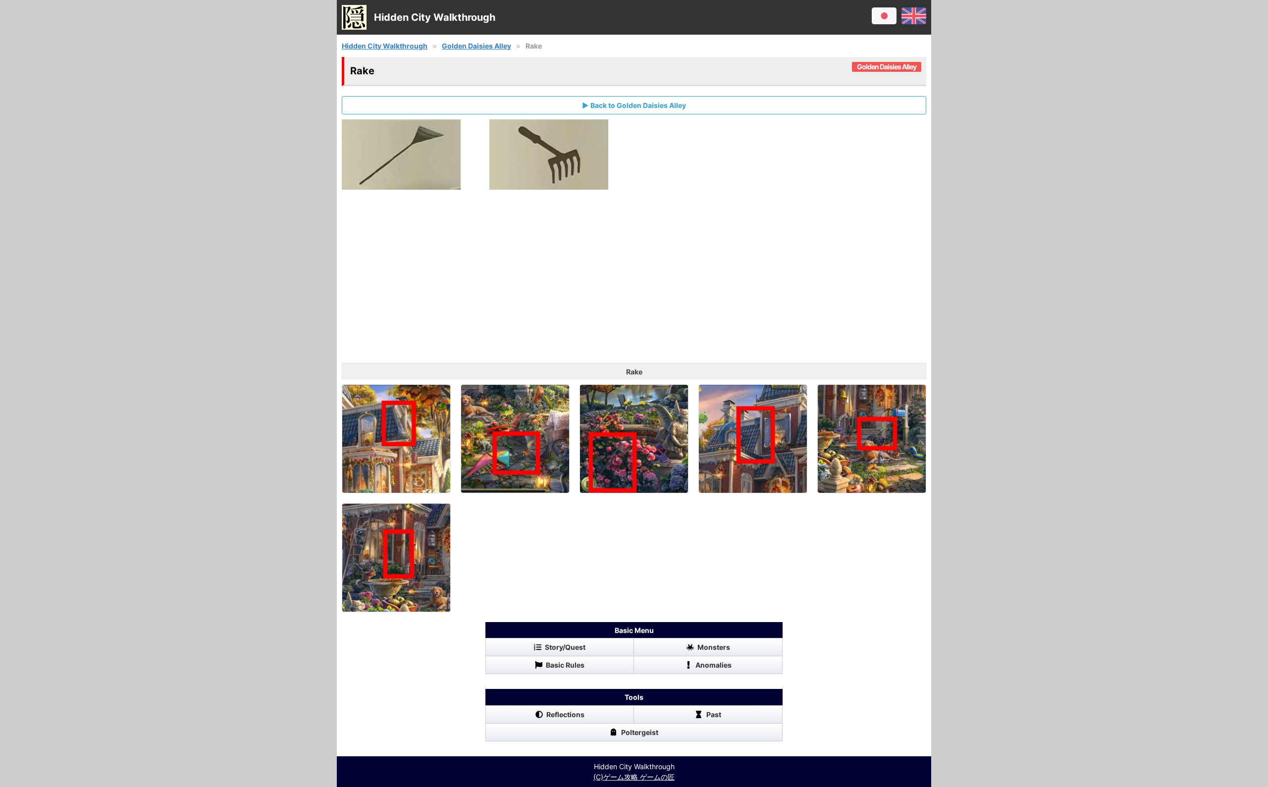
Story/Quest (565, 647)
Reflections (565, 714)
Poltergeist (639, 732)
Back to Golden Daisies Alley (638, 105)
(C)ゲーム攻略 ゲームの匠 (634, 777)
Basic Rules (565, 665)
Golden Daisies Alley (476, 46)
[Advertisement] (634, 283)
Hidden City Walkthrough (384, 46)
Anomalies (713, 665)
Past (713, 714)
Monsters (713, 647)
